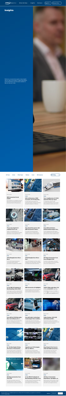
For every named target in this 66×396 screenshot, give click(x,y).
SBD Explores (40, 174)
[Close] (64, 393)
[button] (56, 3)
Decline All (54, 393)
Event (33, 174)
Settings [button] (48, 393)
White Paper (20, 174)
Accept (60, 393)
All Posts (8, 174)
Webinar (27, 174)
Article (13, 174)
